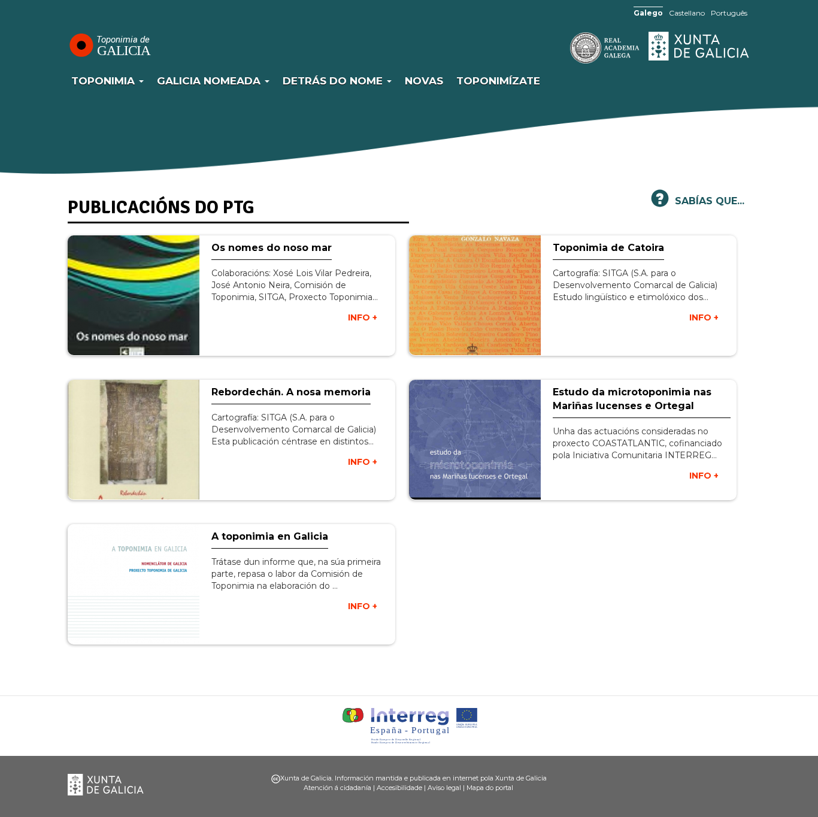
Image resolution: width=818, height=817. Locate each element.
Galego (648, 12)
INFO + (362, 317)
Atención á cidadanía (337, 787)
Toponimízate (498, 81)
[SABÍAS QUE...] (660, 203)
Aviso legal (444, 787)
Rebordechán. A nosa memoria (291, 392)
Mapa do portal (489, 787)
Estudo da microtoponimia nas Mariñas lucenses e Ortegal (632, 398)
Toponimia (104, 81)
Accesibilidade (399, 787)
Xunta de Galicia (699, 46)
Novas (424, 81)
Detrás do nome (334, 81)
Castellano (687, 12)
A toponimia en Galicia (269, 536)
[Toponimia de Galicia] (110, 45)
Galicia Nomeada (210, 81)
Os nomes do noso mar (271, 247)
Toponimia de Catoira (608, 247)
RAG (568, 48)
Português (729, 12)
